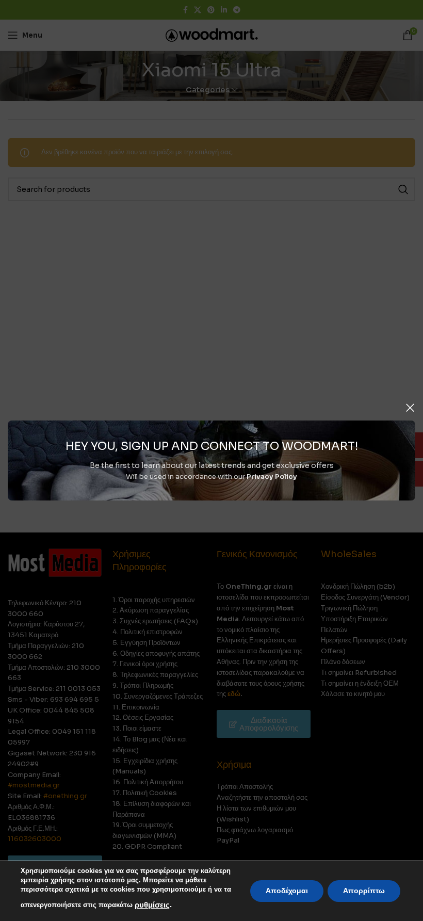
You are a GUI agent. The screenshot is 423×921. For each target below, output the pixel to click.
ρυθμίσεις (152, 905)
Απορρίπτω (364, 891)
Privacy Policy (272, 476)
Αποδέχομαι (287, 891)
